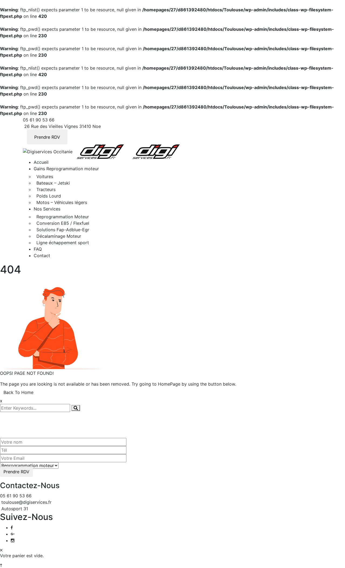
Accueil (41, 162)
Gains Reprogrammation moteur (66, 168)
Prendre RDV (47, 137)
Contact (42, 255)
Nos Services (47, 209)
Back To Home (18, 392)
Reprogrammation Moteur (62, 216)
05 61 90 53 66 (38, 120)
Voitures (44, 176)
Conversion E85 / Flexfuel (62, 223)
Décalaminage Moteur (58, 236)
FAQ (38, 249)
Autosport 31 (14, 508)
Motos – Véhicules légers (61, 202)
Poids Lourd (48, 196)
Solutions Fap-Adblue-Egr (62, 229)
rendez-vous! (47, 421)
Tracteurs (46, 189)
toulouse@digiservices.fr (26, 502)
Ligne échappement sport (62, 242)
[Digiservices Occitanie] (48, 151)
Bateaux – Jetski (53, 183)
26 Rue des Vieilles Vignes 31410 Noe (62, 126)
